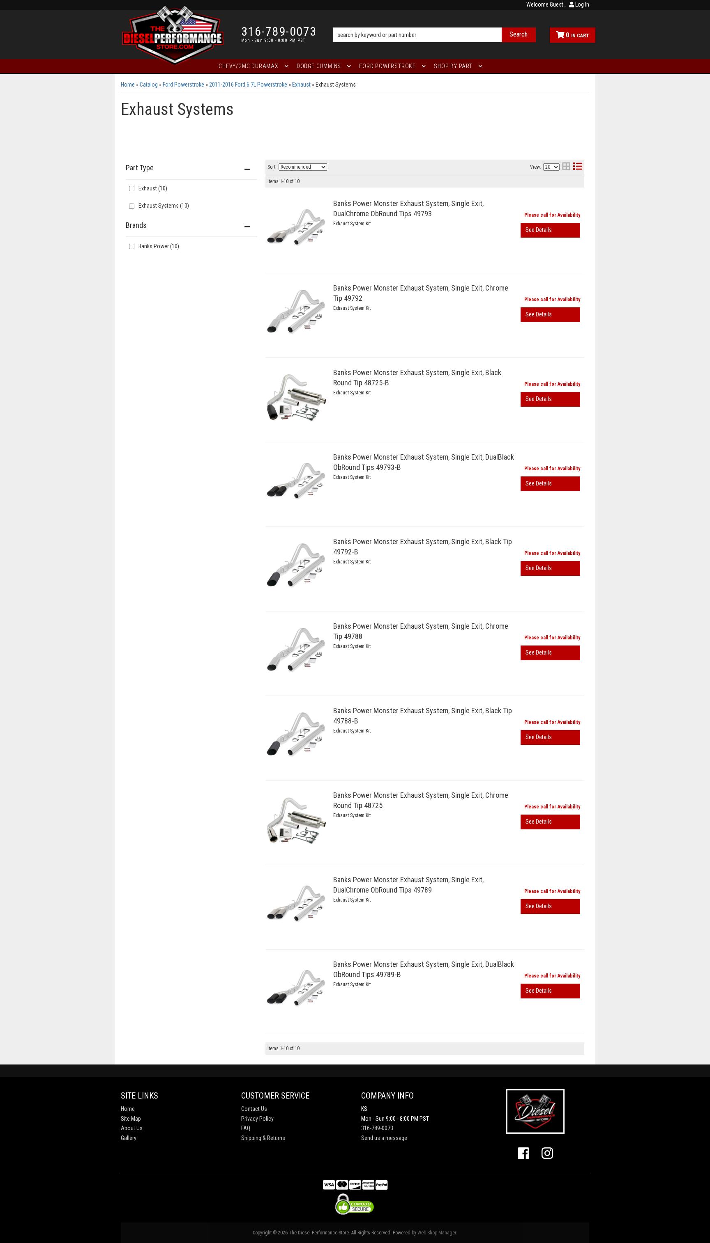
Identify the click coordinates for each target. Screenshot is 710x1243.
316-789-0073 (377, 1128)
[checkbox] (131, 246)
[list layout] (577, 167)
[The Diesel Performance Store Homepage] (175, 34)
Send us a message (384, 1138)
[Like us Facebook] (523, 1153)
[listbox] (303, 167)
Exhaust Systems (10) (163, 205)
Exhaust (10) (152, 188)
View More (550, 230)
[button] (434, 23)
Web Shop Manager (436, 1233)
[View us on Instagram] (547, 1153)
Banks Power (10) (158, 246)
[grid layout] (566, 167)
